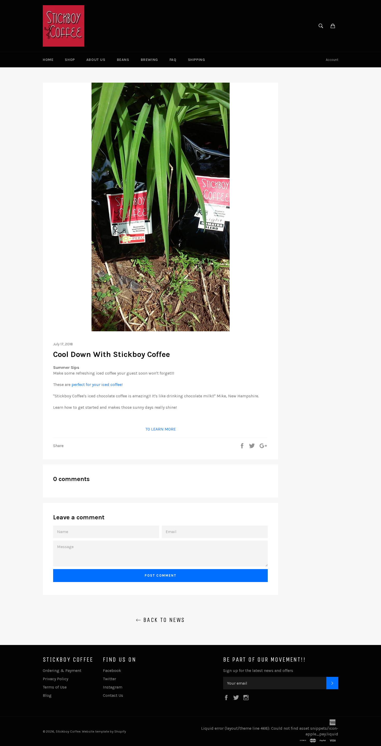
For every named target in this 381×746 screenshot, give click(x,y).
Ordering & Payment (62, 670)
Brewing (149, 60)
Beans (123, 60)
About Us (95, 60)
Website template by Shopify (104, 731)
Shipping (196, 60)
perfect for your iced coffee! (97, 384)
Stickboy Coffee (68, 731)
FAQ (173, 60)
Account (332, 60)
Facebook (112, 670)
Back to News (163, 619)
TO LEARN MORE (160, 429)
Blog (47, 695)
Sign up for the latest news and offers (258, 670)
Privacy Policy (55, 678)
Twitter (109, 678)
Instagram (112, 687)
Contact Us (113, 695)
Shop (70, 60)
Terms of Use (55, 687)
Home (48, 60)
